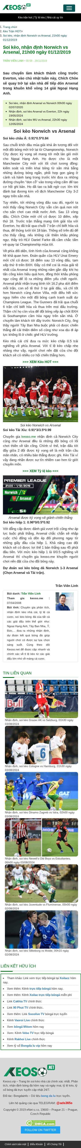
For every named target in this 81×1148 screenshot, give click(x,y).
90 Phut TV (20, 1007)
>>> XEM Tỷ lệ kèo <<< (40, 471)
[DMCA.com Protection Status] (40, 1123)
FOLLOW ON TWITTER (40, 1130)
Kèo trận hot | (25, 17)
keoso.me (28, 437)
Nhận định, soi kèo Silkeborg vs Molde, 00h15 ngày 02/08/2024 (37, 952)
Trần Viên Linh (31, 593)
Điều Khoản (36, 1144)
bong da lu (48, 1095)
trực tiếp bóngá (40, 988)
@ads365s (64, 1103)
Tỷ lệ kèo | (40, 17)
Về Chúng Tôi (54, 1144)
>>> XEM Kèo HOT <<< (40, 362)
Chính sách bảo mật (15, 1144)
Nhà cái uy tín (55, 17)
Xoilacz (65, 978)
